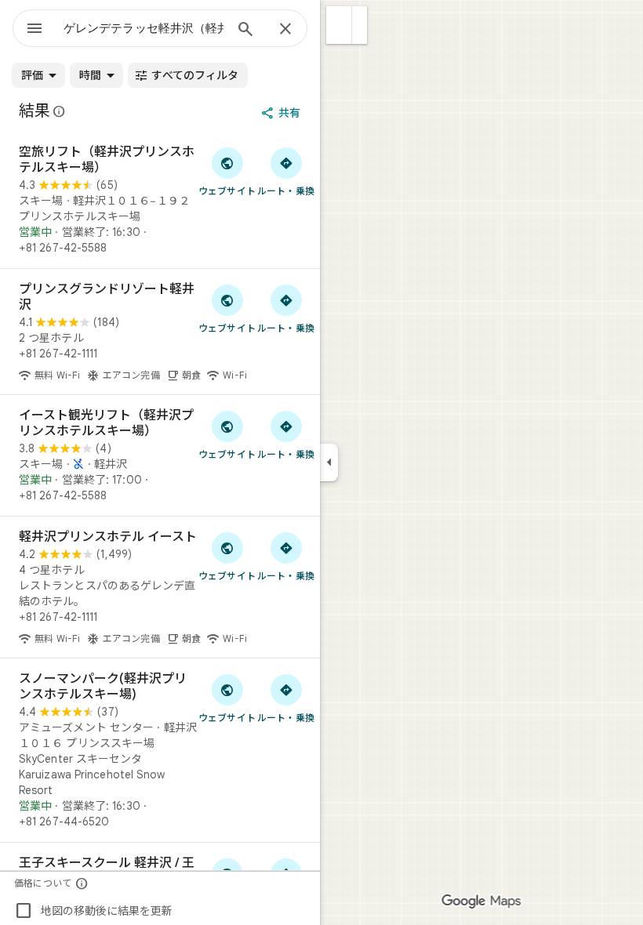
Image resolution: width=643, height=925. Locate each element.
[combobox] (143, 28)
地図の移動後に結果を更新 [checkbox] (93, 910)
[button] (339, 25)
